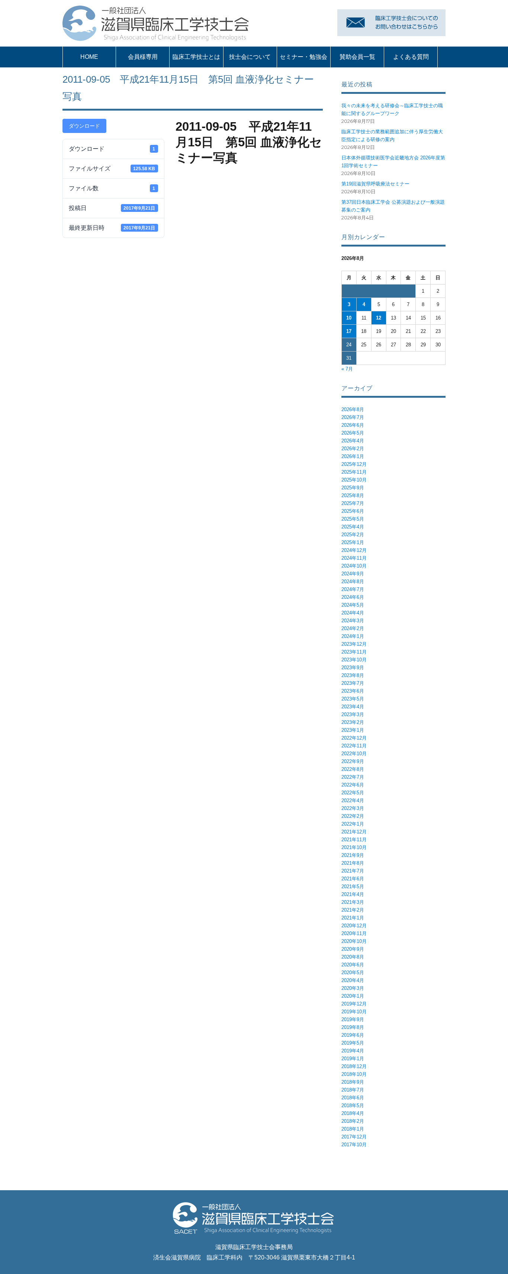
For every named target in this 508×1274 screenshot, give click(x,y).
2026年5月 (352, 433)
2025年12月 (354, 464)
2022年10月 (354, 753)
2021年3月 (352, 902)
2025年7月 (352, 503)
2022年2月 (352, 816)
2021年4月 (352, 894)
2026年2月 (352, 448)
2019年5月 (352, 1043)
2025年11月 (354, 472)
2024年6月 (352, 597)
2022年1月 (352, 824)
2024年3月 (352, 620)
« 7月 (347, 369)
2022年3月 (352, 808)
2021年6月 (352, 878)
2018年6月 (352, 1097)
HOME (89, 57)
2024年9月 (352, 573)
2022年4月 (352, 800)
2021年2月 (352, 910)
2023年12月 (354, 644)
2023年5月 (352, 699)
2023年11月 (354, 652)
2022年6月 (352, 785)
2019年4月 (352, 1051)
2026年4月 (352, 441)
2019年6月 (352, 1035)
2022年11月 (354, 746)
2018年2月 (352, 1121)
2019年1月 (352, 1058)
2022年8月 (352, 769)
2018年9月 (352, 1082)
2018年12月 (354, 1066)
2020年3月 (352, 988)
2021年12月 (354, 832)
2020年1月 (352, 996)
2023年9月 (352, 667)
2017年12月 (354, 1137)
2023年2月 (352, 722)
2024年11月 (354, 558)
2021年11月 (354, 839)
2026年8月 (352, 409)
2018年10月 (354, 1074)
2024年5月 (352, 605)
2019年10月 (354, 1011)
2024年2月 (352, 628)
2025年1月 (352, 542)
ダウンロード (84, 126)
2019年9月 (352, 1019)
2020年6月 (352, 965)
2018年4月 (352, 1113)
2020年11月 (354, 933)
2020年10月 (354, 941)
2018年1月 (352, 1129)
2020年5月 (352, 972)
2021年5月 (352, 886)
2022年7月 (352, 777)
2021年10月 (354, 847)
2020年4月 (352, 980)
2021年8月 (352, 863)
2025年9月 (352, 487)
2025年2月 (352, 534)
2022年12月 (354, 738)
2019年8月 (352, 1027)
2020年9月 (352, 949)
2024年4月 (352, 613)
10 (348, 318)
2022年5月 (352, 792)
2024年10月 (354, 566)
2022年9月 (352, 761)
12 (378, 318)
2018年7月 (352, 1090)
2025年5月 (352, 519)
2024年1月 (352, 636)
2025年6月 (352, 511)
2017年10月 (354, 1144)
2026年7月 (352, 417)
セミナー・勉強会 (303, 57)
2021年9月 (352, 855)
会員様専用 (143, 57)
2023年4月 (352, 706)
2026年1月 (352, 456)
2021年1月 (352, 918)
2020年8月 (352, 957)
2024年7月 (352, 589)
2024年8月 (352, 581)
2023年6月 (352, 691)
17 (348, 331)
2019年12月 (354, 1004)
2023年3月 (352, 714)
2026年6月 (352, 425)
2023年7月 (352, 683)
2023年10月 (354, 660)
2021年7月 (352, 871)
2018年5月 (352, 1105)
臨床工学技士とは (196, 57)
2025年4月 (352, 527)
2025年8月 (352, 495)
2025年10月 (354, 480)
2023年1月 (352, 730)
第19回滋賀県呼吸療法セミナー (375, 184)
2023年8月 (352, 675)
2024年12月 (354, 550)
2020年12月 (354, 925)
